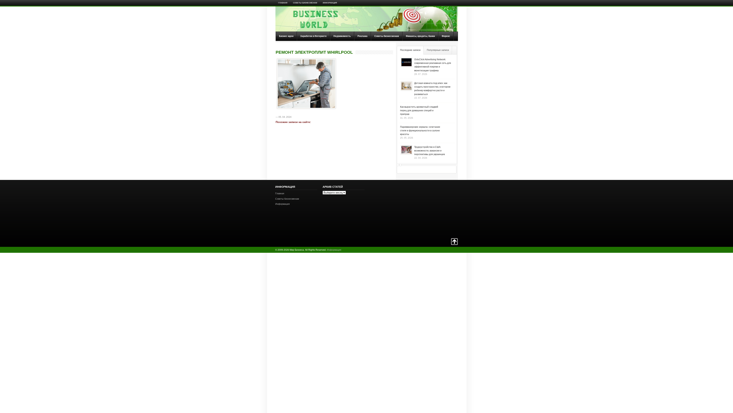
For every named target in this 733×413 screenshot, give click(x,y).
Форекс (446, 36)
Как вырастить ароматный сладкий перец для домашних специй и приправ (419, 110)
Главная (282, 3)
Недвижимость (342, 36)
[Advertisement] (444, 209)
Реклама (362, 36)
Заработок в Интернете (313, 36)
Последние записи (410, 50)
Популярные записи (438, 50)
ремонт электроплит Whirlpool (314, 52)
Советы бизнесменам (305, 3)
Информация (330, 3)
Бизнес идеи (286, 36)
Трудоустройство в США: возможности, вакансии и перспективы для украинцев (429, 151)
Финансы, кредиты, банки (420, 36)
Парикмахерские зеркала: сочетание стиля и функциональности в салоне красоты (420, 131)
